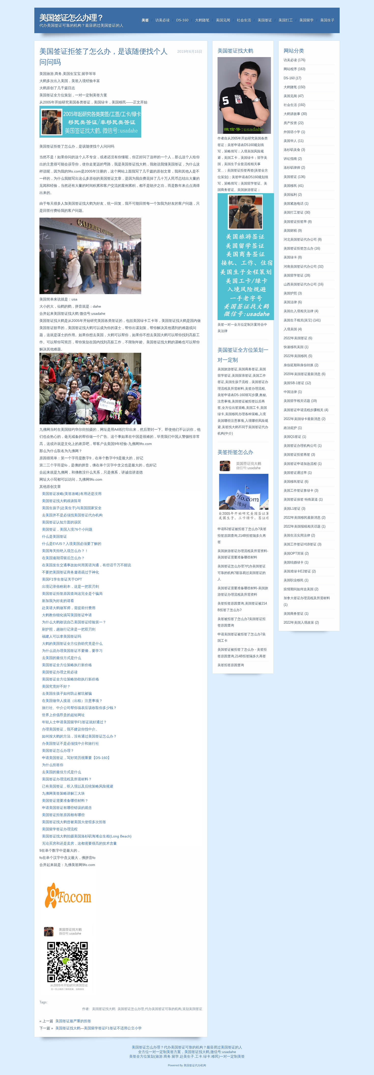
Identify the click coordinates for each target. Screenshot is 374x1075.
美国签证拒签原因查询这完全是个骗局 (72, 594)
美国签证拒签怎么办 (302, 248)
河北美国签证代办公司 (303, 239)
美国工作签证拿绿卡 (301, 490)
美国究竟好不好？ (56, 686)
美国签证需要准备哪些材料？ (65, 800)
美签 (145, 20)
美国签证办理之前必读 (60, 672)
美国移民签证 (296, 481)
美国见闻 (223, 20)
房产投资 (294, 123)
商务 (167, 1056)
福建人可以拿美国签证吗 (61, 636)
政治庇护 (293, 428)
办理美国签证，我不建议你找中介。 (70, 729)
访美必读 (162, 20)
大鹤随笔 (202, 20)
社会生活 (244, 20)
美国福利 (293, 194)
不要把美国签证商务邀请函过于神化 (70, 572)
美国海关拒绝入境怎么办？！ (65, 551)
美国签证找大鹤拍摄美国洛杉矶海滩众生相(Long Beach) (87, 836)
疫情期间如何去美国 (301, 589)
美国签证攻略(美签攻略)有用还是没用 (72, 494)
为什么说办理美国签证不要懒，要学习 (72, 651)
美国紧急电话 (296, 203)
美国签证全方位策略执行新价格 (67, 665)
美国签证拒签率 (298, 222)
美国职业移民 (296, 580)
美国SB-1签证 (297, 383)
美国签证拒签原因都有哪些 (63, 815)
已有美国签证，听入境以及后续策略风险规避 (77, 786)
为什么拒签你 (52, 765)
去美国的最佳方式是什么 (61, 658)
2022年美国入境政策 (301, 622)
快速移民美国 (296, 347)
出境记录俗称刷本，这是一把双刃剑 (70, 586)
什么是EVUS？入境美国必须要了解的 (71, 544)
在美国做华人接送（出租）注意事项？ (72, 701)
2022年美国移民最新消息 (304, 517)
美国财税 (293, 230)
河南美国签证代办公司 (303, 266)
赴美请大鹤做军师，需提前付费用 (68, 608)
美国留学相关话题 (300, 401)
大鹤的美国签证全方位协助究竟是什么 (72, 643)
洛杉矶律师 (294, 167)
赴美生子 (187, 1056)
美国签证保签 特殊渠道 (303, 499)
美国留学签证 (297, 275)
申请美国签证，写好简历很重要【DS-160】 (76, 758)
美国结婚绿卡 (296, 562)
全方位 (141, 1056)
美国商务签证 (296, 613)
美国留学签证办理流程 (60, 829)
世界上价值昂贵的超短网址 (63, 715)
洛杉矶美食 (294, 150)
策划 (150, 1056)
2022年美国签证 (298, 338)
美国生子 (327, 20)
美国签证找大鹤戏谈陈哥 (61, 501)
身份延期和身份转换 (301, 365)
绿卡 (206, 1056)
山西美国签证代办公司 (303, 284)
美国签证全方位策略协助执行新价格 (70, 679)
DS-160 (182, 20)
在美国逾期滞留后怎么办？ (63, 558)
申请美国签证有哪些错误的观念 (67, 808)
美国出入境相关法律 (301, 311)
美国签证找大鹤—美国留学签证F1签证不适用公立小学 (98, 1028)
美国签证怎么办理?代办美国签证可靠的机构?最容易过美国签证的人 (242, 573)
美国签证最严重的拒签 (73, 1021)
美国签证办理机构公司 (303, 446)
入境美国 (293, 329)
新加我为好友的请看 (58, 601)
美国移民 (294, 186)
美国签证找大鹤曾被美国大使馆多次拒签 (74, 822)
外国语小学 (294, 132)
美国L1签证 (294, 508)
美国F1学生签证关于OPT (62, 579)
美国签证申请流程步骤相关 (306, 410)
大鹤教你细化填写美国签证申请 (67, 615)
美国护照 (293, 293)
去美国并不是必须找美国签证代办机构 (72, 515)
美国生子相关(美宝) (302, 320)
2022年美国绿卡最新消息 (304, 419)
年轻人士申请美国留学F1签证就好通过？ (74, 722)
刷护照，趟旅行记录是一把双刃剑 (68, 629)
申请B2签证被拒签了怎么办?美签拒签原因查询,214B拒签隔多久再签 (242, 535)
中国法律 (293, 392)
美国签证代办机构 (195, 1065)
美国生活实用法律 (299, 535)
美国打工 (286, 20)
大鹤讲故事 (295, 114)
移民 (215, 1056)
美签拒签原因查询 (231, 665)
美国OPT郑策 (296, 553)
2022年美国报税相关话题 (304, 526)
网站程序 (294, 69)
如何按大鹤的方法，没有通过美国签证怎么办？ (79, 736)
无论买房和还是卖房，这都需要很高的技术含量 (79, 843)
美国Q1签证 (295, 437)
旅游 (159, 1056)
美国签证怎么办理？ (71, 17)
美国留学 (306, 20)
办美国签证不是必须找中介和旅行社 (70, 743)
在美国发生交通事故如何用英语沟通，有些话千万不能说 (86, 565)
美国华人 (294, 141)
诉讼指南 (293, 159)
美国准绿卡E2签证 (300, 571)
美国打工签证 (297, 212)
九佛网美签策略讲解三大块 (63, 793)
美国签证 (265, 20)
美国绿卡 (293, 257)
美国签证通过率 (298, 473)
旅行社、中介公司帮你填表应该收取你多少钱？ (79, 708)
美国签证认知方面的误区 (61, 522)
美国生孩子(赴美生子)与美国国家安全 (72, 508)
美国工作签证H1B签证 (302, 544)
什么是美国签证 (54, 536)
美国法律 (293, 302)
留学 (175, 1056)
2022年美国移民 (298, 356)
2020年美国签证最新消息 (304, 374)
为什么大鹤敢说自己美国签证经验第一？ (74, 622)
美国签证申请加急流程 (303, 464)
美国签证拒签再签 (299, 454)
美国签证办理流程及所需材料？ (67, 779)
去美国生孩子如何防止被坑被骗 (67, 693)
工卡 (198, 1056)
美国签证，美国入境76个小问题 (67, 529)
